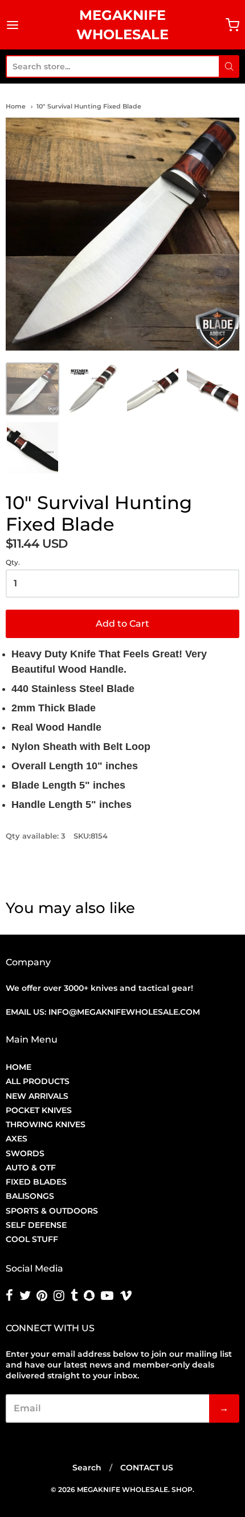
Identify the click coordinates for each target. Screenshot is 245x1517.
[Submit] (229, 66)
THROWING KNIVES (45, 1124)
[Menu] (18, 25)
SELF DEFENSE (36, 1225)
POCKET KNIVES (39, 1110)
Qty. (13, 562)
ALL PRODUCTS (38, 1081)
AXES (16, 1138)
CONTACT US (146, 1467)
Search (86, 1467)
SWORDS (25, 1153)
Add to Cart (122, 623)
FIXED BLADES (36, 1182)
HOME (18, 1067)
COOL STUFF (32, 1239)
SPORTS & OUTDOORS (52, 1211)
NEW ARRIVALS (37, 1096)
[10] (32, 389)
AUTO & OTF (31, 1167)
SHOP (182, 1489)
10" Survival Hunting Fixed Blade (88, 106)
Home (16, 106)
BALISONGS (30, 1196)
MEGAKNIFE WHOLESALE (122, 25)
